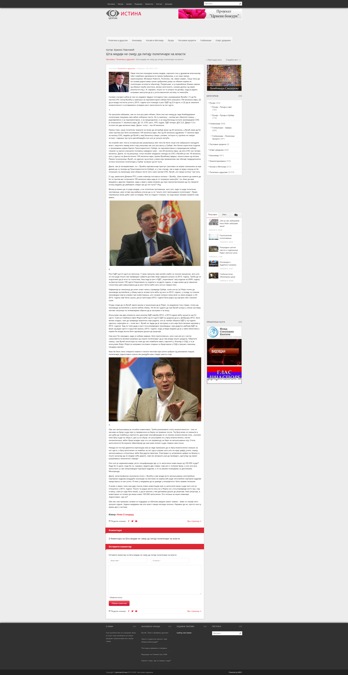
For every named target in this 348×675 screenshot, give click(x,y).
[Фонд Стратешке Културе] (224, 337)
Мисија (120, 4)
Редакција (138, 4)
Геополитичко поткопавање (226, 236)
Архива (129, 4)
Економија (137, 40)
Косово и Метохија (155, 40)
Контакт (159, 4)
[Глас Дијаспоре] (224, 383)
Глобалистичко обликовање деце (227, 275)
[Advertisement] (174, 29)
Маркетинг (149, 4)
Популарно (212, 214)
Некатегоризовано (217, 161)
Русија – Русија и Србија (223, 115)
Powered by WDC (235, 672)
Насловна (111, 4)
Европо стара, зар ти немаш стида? (156, 660)
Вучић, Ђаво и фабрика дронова (154, 632)
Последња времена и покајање (154, 648)
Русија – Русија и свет (222, 107)
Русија (171, 40)
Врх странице (193, 521)
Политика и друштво (118, 40)
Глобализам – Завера (222, 127)
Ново (224, 214)
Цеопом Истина (121, 672)
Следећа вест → (233, 59)
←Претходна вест (214, 59)
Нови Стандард (125, 514)
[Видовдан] (224, 364)
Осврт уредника (223, 40)
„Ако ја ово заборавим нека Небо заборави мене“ (229, 223)
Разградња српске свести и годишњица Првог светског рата (229, 250)
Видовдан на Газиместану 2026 (154, 654)
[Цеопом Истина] (123, 18)
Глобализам (205, 40)
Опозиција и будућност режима (228, 263)
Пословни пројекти (187, 40)
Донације (168, 4)
